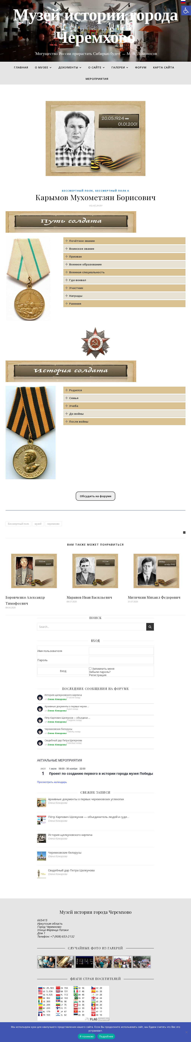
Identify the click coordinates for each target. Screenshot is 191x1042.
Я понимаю (87, 1036)
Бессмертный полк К (112, 190)
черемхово (53, 523)
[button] (186, 10)
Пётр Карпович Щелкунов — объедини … (67, 717)
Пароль (42, 660)
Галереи (118, 67)
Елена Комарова (57, 699)
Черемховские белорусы (58, 729)
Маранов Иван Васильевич (89, 597)
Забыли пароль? (100, 672)
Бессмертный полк (77, 190)
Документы (68, 67)
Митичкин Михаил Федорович (154, 597)
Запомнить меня (103, 668)
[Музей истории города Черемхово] (95, 31)
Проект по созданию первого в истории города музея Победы (101, 773)
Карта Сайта (163, 67)
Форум (140, 67)
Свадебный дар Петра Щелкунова (63, 740)
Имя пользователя (49, 651)
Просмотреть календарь (52, 782)
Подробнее (106, 1036)
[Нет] (186, 1032)
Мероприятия (97, 79)
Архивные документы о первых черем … (67, 706)
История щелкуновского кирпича (63, 695)
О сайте (94, 67)
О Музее (41, 67)
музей (38, 523)
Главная (21, 67)
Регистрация (97, 675)
